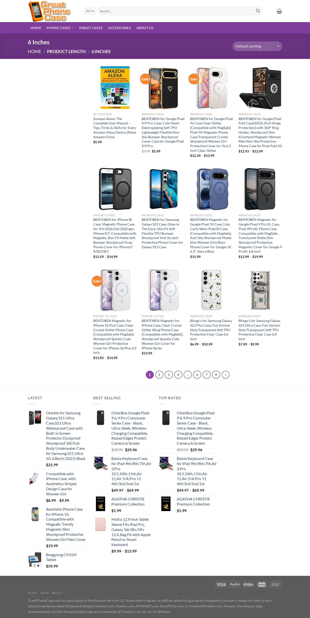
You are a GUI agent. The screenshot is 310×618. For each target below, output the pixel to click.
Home (36, 28)
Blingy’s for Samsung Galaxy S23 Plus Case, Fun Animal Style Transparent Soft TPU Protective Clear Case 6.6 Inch (211, 330)
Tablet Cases (91, 28)
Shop (44, 593)
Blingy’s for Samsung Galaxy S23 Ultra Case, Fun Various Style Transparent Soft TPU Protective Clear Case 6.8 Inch (259, 330)
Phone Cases (58, 28)
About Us (145, 28)
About (57, 593)
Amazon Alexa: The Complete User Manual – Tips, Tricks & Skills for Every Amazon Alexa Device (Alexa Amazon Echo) (114, 128)
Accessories (119, 28)
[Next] (226, 375)
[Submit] (258, 11)
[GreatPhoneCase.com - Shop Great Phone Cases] (52, 11)
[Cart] (279, 11)
